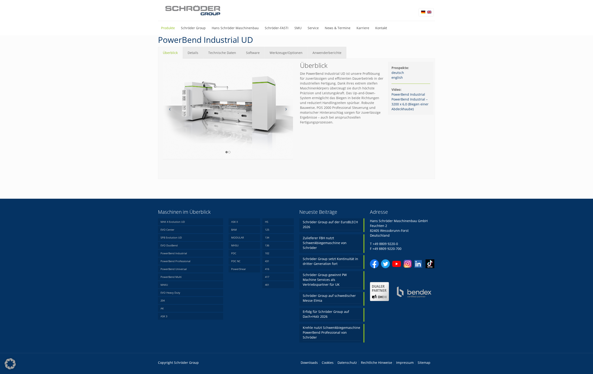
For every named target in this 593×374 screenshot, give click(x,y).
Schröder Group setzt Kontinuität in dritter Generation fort (330, 261)
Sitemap (424, 362)
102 (267, 253)
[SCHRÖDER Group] (193, 10)
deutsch (397, 72)
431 (267, 261)
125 (267, 229)
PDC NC (235, 261)
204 (163, 300)
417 (267, 277)
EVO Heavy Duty (170, 292)
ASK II (234, 221)
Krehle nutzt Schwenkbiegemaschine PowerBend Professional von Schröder (331, 332)
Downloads (309, 362)
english (397, 77)
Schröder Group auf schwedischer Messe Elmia (329, 298)
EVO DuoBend (169, 245)
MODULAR (237, 237)
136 (267, 245)
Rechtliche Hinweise (376, 362)
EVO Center (167, 229)
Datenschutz (347, 362)
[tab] (170, 53)
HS (266, 221)
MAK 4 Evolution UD (173, 221)
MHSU (235, 245)
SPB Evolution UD (171, 237)
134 (267, 237)
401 (267, 284)
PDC (233, 253)
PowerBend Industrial (408, 94)
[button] (10, 364)
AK (162, 308)
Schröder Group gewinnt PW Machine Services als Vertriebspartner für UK (325, 280)
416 (267, 269)
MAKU (164, 284)
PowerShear (238, 269)
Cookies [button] (328, 362)
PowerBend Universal (174, 269)
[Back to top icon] (571, 364)
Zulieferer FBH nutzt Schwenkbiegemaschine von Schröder (325, 243)
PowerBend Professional (175, 261)
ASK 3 (164, 316)
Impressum (405, 362)
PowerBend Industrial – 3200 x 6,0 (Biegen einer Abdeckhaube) (410, 104)
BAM (234, 229)
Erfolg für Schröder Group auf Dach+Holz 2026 (326, 314)
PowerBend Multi (171, 277)
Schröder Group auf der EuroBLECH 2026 (330, 224)
